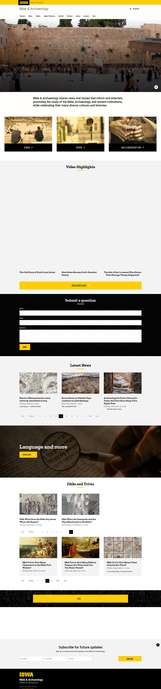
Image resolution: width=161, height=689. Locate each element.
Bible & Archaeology (33, 8)
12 (56, 416)
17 (83, 416)
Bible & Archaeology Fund (131, 147)
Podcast (79, 147)
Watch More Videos (79, 285)
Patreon (70, 16)
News (30, 16)
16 (77, 416)
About (78, 16)
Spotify (60, 16)
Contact (86, 16)
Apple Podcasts (49, 16)
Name (21, 308)
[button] (134, 9)
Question (22, 328)
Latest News (80, 365)
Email (21, 318)
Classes (22, 16)
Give (94, 16)
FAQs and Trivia (80, 484)
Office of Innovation (36, 2)
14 (67, 416)
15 (72, 416)
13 (61, 416)
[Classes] (28, 130)
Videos (38, 16)
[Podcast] (80, 130)
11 (50, 416)
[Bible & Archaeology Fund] (133, 130)
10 (45, 416)
